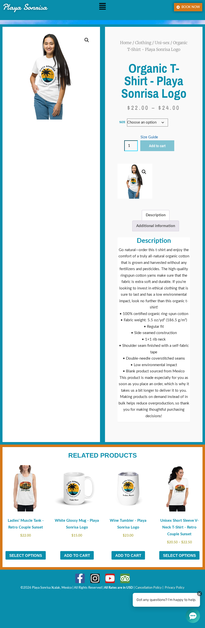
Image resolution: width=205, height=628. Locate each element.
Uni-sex (162, 42)
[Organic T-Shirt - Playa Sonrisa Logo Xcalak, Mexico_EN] (80, 578)
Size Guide (149, 137)
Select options (25, 555)
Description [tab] (156, 215)
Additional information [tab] (155, 226)
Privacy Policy (174, 587)
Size (122, 122)
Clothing (143, 42)
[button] (102, 7)
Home (126, 42)
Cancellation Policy (148, 587)
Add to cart (157, 145)
